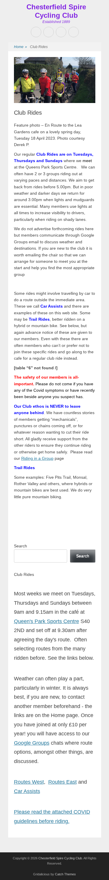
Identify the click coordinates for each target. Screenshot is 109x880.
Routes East (62, 782)
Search (20, 546)
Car (19, 791)
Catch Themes (65, 874)
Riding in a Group (37, 458)
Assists (32, 791)
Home (20, 47)
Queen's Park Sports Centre (46, 621)
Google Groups (31, 743)
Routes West (29, 782)
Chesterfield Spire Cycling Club (56, 11)
